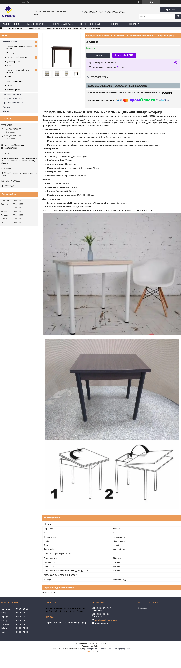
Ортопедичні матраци (15, 53)
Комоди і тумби (13, 89)
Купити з (119, 55)
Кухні (8, 66)
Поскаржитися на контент (97, 649)
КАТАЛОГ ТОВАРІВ (35, 24)
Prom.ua (104, 644)
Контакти (7, 107)
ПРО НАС (114, 24)
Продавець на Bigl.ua (90, 646)
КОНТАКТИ (134, 24)
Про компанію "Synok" (13, 103)
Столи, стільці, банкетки (16, 57)
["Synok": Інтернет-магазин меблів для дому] (8, 20)
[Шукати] (178, 16)
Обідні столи (13, 28)
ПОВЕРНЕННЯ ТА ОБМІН (90, 24)
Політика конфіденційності (119, 649)
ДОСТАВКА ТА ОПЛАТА (62, 24)
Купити (98, 55)
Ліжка (8, 77)
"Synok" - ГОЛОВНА (12, 24)
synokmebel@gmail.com (14, 145)
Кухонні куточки (13, 61)
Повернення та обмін (13, 99)
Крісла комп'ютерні (14, 81)
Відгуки (6, 111)
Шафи (9, 85)
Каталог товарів (10, 42)
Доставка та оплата (12, 94)
